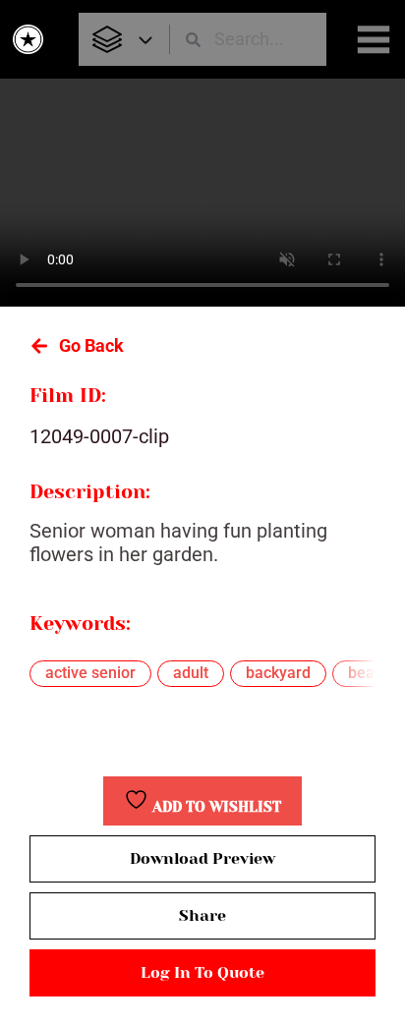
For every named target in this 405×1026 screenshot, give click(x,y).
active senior (90, 672)
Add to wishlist (214, 807)
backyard (278, 672)
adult (190, 672)
